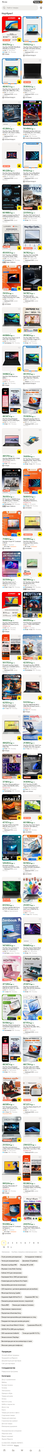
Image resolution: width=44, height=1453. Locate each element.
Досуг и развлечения (8, 1379)
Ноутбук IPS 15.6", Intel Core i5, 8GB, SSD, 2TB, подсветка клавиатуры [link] (32, 746)
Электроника (6, 1390)
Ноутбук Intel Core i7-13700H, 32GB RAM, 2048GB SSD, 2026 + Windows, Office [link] (9, 705)
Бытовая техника (7, 1385)
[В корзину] (19, 39)
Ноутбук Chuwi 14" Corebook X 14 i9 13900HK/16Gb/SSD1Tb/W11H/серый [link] (12, 542)
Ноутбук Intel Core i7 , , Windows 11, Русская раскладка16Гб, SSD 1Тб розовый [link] (10, 583)
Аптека (4, 1399)
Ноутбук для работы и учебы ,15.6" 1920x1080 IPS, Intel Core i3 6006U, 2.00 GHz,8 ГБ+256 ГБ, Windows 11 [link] (32, 1227)
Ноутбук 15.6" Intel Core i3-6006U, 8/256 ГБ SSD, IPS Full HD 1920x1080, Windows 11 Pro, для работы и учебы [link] (32, 216)
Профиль (39, 1450)
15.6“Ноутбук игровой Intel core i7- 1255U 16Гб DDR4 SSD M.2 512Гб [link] (31, 623)
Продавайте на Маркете (9, 1358)
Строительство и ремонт (10, 1421)
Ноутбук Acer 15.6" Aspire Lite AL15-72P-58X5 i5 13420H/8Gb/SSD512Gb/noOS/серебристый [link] (32, 825)
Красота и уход (7, 1401)
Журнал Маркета (7, 1439)
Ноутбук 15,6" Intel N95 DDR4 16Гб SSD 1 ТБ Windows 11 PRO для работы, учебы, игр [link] (30, 256)
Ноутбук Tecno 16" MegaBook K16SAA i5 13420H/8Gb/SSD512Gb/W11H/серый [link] (32, 500)
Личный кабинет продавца (10, 1355)
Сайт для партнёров (8, 1363)
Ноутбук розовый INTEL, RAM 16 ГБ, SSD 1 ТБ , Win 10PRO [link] (11, 987)
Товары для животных (9, 1418)
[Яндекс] (16, 1446)
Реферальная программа (10, 1371)
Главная (4, 1450)
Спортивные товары (8, 1415)
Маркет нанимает (7, 1436)
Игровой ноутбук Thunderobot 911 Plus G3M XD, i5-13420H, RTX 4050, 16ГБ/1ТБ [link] (11, 866)
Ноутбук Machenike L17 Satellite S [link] (10, 1186)
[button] (41, 7)
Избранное (22, 1450)
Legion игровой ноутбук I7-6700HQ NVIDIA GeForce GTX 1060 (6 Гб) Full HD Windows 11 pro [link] (11, 216)
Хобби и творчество (8, 1404)
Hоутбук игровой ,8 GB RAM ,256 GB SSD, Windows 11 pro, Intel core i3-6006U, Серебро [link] (32, 987)
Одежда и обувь (7, 1393)
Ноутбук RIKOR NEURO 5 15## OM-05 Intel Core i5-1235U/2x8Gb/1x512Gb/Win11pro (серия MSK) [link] (32, 705)
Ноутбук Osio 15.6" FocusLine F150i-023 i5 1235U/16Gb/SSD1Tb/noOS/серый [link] (32, 542)
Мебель (4, 1382)
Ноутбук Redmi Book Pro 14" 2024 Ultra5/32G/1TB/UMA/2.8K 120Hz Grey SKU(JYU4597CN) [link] (32, 1107)
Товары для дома (7, 1396)
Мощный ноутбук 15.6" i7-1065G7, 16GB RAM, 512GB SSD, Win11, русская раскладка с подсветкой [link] (31, 419)
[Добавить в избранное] (19, 18)
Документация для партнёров (11, 1361)
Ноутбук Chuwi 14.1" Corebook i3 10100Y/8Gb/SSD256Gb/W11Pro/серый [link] (32, 89)
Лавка (13, 1450)
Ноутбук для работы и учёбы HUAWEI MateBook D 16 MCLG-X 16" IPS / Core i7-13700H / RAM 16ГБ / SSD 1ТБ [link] (32, 866)
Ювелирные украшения (9, 1426)
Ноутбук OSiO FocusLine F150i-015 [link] (10, 746)
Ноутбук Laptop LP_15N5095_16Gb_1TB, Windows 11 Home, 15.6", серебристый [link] (30, 296)
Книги (4, 1410)
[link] (11, 1257)
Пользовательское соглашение (11, 1431)
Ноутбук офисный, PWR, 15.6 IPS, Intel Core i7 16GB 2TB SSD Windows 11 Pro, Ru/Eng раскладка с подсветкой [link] (31, 1067)
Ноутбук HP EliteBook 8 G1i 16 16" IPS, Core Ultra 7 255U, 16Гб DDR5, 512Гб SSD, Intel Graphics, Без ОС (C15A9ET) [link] (32, 1148)
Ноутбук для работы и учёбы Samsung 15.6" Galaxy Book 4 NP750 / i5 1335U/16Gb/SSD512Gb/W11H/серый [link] (12, 296)
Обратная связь (7, 1433)
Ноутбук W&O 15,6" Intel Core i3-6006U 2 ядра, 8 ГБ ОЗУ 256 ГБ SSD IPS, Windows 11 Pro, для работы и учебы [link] (32, 338)
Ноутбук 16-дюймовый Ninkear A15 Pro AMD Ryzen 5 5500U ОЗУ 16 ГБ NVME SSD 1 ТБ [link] (11, 419)
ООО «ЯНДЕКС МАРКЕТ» (15, 1443)
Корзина (30, 1450)
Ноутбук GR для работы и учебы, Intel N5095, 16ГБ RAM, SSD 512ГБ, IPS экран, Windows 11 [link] (11, 785)
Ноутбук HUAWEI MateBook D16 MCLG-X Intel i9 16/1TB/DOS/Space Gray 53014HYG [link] (11, 47)
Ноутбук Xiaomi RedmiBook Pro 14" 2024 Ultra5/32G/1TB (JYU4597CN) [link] (12, 173)
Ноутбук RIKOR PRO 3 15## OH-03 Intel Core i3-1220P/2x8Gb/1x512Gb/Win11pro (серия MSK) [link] (12, 459)
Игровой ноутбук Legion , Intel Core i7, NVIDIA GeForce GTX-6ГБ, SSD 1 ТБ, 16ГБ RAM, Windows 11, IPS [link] (12, 665)
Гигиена (4, 1388)
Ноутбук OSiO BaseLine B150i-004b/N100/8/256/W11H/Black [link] (12, 377)
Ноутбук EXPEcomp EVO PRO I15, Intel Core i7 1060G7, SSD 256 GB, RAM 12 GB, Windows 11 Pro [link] (11, 825)
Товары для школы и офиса (10, 1412)
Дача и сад (5, 1407)
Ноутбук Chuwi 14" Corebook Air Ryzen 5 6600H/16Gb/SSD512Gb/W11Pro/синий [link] (12, 1227)
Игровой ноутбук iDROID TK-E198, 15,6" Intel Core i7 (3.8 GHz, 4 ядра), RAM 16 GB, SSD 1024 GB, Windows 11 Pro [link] (31, 665)
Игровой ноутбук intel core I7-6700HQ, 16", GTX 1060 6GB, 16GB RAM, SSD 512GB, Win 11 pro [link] (32, 131)
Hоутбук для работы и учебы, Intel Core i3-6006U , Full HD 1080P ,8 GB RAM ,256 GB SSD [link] (11, 1148)
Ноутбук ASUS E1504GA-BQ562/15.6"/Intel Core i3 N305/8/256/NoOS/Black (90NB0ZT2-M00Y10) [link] (11, 623)
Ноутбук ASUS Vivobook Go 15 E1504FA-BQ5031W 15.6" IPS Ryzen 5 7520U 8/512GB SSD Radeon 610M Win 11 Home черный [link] (11, 1026)
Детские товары (7, 1423)
